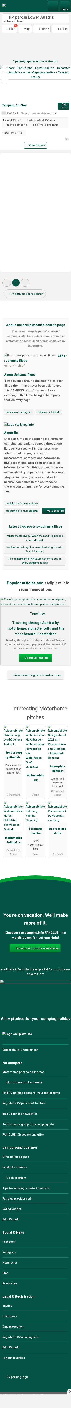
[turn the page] (61, 84)
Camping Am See (14, 105)
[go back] (10, 84)
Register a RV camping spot (20, 1337)
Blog (5, 1273)
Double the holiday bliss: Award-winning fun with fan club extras (34, 549)
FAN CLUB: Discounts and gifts (23, 1134)
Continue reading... (37, 658)
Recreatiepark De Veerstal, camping (57, 832)
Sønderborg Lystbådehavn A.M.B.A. (13, 756)
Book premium (16, 1177)
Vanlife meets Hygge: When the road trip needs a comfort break (34, 538)
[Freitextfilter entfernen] (53, 6)
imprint (7, 1305)
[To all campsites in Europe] (35, 999)
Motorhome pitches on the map (23, 1072)
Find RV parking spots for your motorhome (31, 1093)
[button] (6, 283)
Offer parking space (15, 1157)
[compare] (4, 79)
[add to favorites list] (4, 70)
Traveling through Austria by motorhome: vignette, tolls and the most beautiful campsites (35, 628)
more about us (55, 510)
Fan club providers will (17, 1198)
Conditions (9, 1316)
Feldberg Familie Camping (35, 832)
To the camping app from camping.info (28, 1124)
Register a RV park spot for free (23, 1103)
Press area (9, 1283)
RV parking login (17, 1377)
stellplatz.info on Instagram (22, 510)
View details (37, 145)
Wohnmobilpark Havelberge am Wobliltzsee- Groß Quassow (35, 778)
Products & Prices (14, 1167)
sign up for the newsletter (19, 1113)
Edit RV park (10, 1219)
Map (26, 29)
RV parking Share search (26, 294)
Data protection (12, 1326)
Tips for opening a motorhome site (25, 1188)
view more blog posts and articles (37, 675)
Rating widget (11, 1209)
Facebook (8, 1241)
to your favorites (13, 1358)
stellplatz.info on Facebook (22, 503)
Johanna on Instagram (19, 412)
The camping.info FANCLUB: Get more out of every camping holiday (34, 560)
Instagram (9, 1252)
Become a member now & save (37, 948)
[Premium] (63, 710)
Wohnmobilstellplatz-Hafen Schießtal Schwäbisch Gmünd (13, 841)
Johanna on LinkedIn (49, 412)
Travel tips (37, 613)
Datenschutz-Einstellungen (20, 1050)
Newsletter (9, 1262)
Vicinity (43, 29)
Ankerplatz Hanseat (57, 769)
